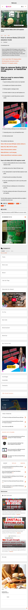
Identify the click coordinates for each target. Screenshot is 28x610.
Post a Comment (4, 252)
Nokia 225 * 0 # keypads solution (9, 63)
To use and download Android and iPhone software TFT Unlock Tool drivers (13, 525)
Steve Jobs (22, 408)
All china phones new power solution (10, 61)
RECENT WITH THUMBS (8, 432)
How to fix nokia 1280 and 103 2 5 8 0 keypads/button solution (12, 228)
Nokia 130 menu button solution (8, 149)
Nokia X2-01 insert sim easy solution (12, 240)
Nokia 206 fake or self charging (8, 152)
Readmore (18, 514)
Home (2, 35)
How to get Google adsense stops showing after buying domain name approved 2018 (13, 543)
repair (5, 35)
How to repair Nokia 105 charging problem (11, 59)
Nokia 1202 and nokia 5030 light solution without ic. (13, 144)
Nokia (9, 35)
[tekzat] (8, 7)
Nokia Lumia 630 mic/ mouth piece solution (11, 155)
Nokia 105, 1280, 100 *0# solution (9, 146)
